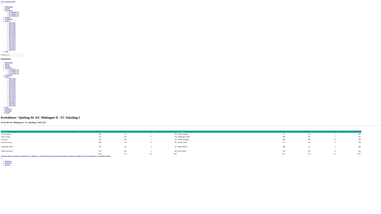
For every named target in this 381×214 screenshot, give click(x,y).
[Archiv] (10, 21)
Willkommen (9, 7)
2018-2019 (12, 33)
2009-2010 (12, 49)
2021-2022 (12, 28)
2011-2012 (12, 46)
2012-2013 (12, 44)
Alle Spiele (8, 10)
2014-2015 (12, 41)
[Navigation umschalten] (1, 158)
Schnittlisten (8, 19)
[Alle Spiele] (12, 68)
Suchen (3, 55)
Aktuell (7, 8)
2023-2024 (12, 24)
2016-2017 (12, 37)
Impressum (8, 111)
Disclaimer (8, 109)
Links (6, 51)
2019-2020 (12, 32)
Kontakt (7, 112)
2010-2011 (12, 48)
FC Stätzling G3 (14, 16)
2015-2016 (12, 39)
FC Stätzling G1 (14, 12)
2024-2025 (12, 23)
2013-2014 (12, 42)
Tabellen (7, 17)
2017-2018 (12, 35)
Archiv (7, 21)
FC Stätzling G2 (14, 14)
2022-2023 (12, 26)
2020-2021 (12, 30)
